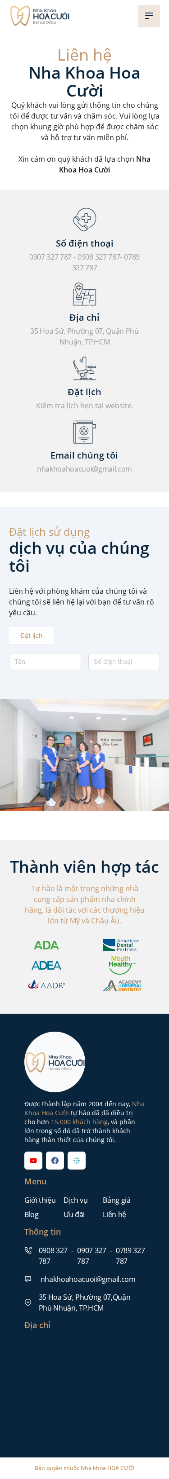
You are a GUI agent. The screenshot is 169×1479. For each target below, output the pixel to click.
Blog (31, 1214)
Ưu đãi (74, 1214)
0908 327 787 (99, 257)
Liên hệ (114, 1214)
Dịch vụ (76, 1200)
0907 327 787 (50, 257)
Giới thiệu (40, 1200)
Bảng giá (116, 1200)
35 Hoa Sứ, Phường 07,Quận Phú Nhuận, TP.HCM (85, 1302)
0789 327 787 (130, 1255)
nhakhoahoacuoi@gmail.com (84, 469)
